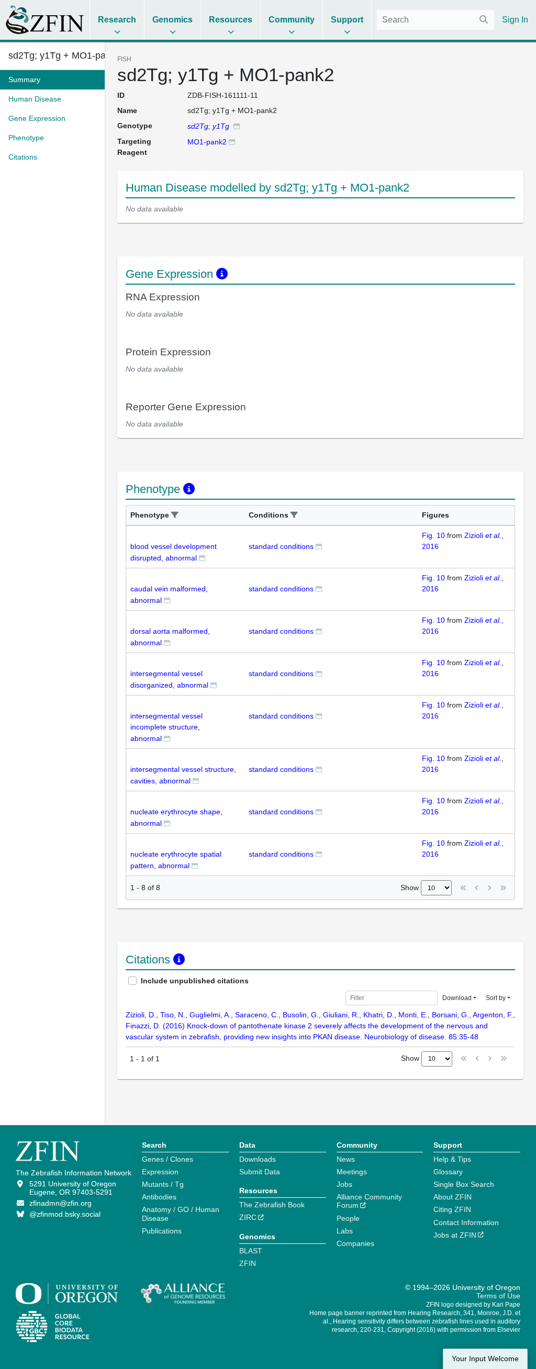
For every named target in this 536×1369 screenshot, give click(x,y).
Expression (160, 1172)
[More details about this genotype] (236, 126)
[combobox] (435, 20)
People (348, 1218)
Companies (355, 1243)
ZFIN (247, 1263)
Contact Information (466, 1222)
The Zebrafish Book (272, 1204)
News (346, 1159)
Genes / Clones (167, 1159)
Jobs (344, 1184)
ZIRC (247, 1217)
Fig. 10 (433, 535)
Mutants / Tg (163, 1184)
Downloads (257, 1159)
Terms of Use (498, 1296)
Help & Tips (452, 1159)
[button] (174, 515)
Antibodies (159, 1197)
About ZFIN (452, 1197)
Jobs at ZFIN (454, 1235)
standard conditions (281, 546)
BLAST (250, 1251)
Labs (345, 1231)
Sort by (496, 998)
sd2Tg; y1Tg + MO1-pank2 (52, 55)
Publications (162, 1231)
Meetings (352, 1172)
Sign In (515, 19)
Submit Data (259, 1172)
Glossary (448, 1172)
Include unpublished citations (195, 981)
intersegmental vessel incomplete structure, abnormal (166, 727)
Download (457, 998)
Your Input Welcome (485, 1359)
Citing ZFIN (452, 1209)
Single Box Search (463, 1184)
